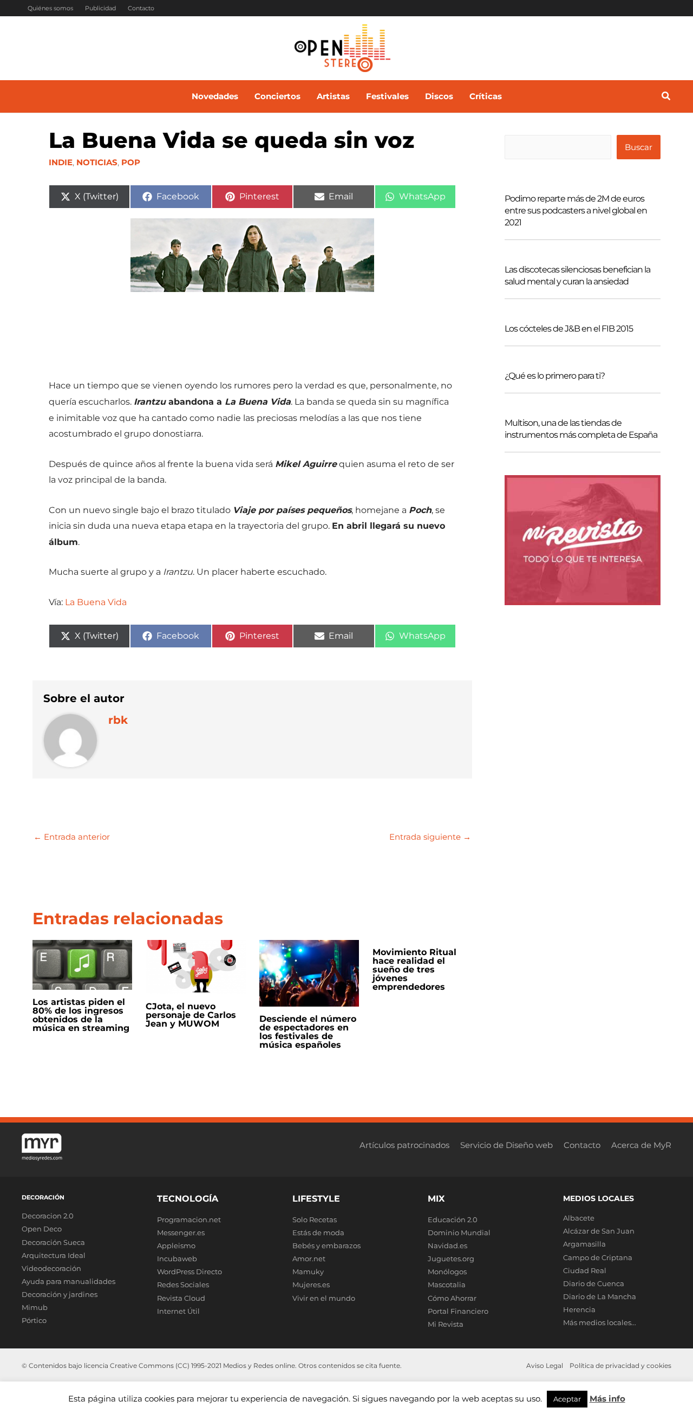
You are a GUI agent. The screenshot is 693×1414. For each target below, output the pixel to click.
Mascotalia (447, 1284)
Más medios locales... (599, 1322)
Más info (607, 1398)
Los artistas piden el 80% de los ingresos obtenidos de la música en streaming (80, 1015)
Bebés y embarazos (326, 1245)
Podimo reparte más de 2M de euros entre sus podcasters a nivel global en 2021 (576, 210)
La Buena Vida (96, 602)
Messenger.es (181, 1232)
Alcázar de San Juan (599, 1231)
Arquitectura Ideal (54, 1255)
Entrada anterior (72, 837)
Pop (130, 162)
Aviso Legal (544, 1365)
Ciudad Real (584, 1270)
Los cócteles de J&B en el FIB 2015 (569, 328)
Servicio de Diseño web (506, 1145)
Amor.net (308, 1258)
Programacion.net (189, 1219)
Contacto (141, 8)
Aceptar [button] (567, 1398)
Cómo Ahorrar (452, 1298)
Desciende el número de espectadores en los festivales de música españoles (307, 1032)
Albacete (578, 1218)
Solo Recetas (314, 1219)
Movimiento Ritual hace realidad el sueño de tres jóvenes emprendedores (414, 969)
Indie (61, 162)
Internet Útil (178, 1311)
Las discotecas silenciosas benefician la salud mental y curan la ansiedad (577, 275)
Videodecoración (51, 1268)
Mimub (35, 1307)
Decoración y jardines (59, 1294)
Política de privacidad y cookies (620, 1365)
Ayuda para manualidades (68, 1281)
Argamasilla (584, 1244)
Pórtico (34, 1320)
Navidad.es (447, 1245)
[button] (666, 97)
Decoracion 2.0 (48, 1215)
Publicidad (100, 8)
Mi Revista (445, 1324)
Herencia (579, 1309)
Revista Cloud (181, 1298)
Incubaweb (177, 1258)
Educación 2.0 (453, 1219)
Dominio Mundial (459, 1232)
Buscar (638, 147)
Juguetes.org (451, 1258)
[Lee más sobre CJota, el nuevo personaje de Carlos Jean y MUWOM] (195, 966)
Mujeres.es (311, 1284)
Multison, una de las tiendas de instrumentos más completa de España (581, 429)
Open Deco (42, 1228)
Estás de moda (318, 1232)
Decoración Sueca (53, 1242)
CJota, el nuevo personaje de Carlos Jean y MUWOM (191, 1015)
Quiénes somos (50, 8)
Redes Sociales (183, 1284)
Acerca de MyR (641, 1145)
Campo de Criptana (597, 1257)
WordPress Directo (189, 1271)
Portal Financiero (458, 1311)
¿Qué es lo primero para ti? (555, 376)
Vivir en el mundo (323, 1298)
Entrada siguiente (430, 837)
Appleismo (176, 1245)
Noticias (96, 162)
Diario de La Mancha (599, 1296)
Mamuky (308, 1271)
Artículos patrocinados (404, 1145)
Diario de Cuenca (593, 1283)
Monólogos (447, 1271)
